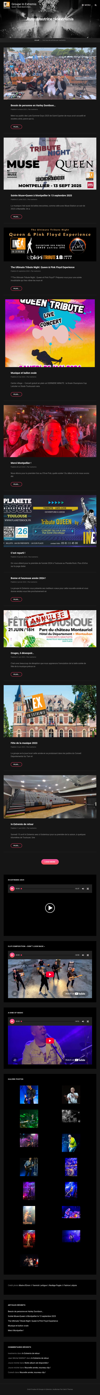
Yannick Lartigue (39, 1285)
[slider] (47, 888)
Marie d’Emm (24, 1285)
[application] (50, 908)
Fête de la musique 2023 (24, 743)
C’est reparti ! (18, 552)
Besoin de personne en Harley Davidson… (33, 105)
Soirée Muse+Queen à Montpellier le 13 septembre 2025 (41, 195)
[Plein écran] (87, 888)
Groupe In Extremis (24, 4)
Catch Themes (68, 1389)
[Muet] (82, 888)
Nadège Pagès (55, 1285)
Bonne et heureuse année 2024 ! (28, 578)
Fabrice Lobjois (70, 1285)
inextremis (34, 109)
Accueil (37, 40)
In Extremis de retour (22, 824)
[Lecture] (12, 888)
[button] (50, 908)
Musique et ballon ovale (24, 372)
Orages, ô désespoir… (22, 653)
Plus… (18, 127)
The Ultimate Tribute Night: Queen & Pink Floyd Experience (43, 267)
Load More (50, 862)
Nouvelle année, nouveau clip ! (38, 1367)
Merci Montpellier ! (21, 463)
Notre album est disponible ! (37, 1363)
